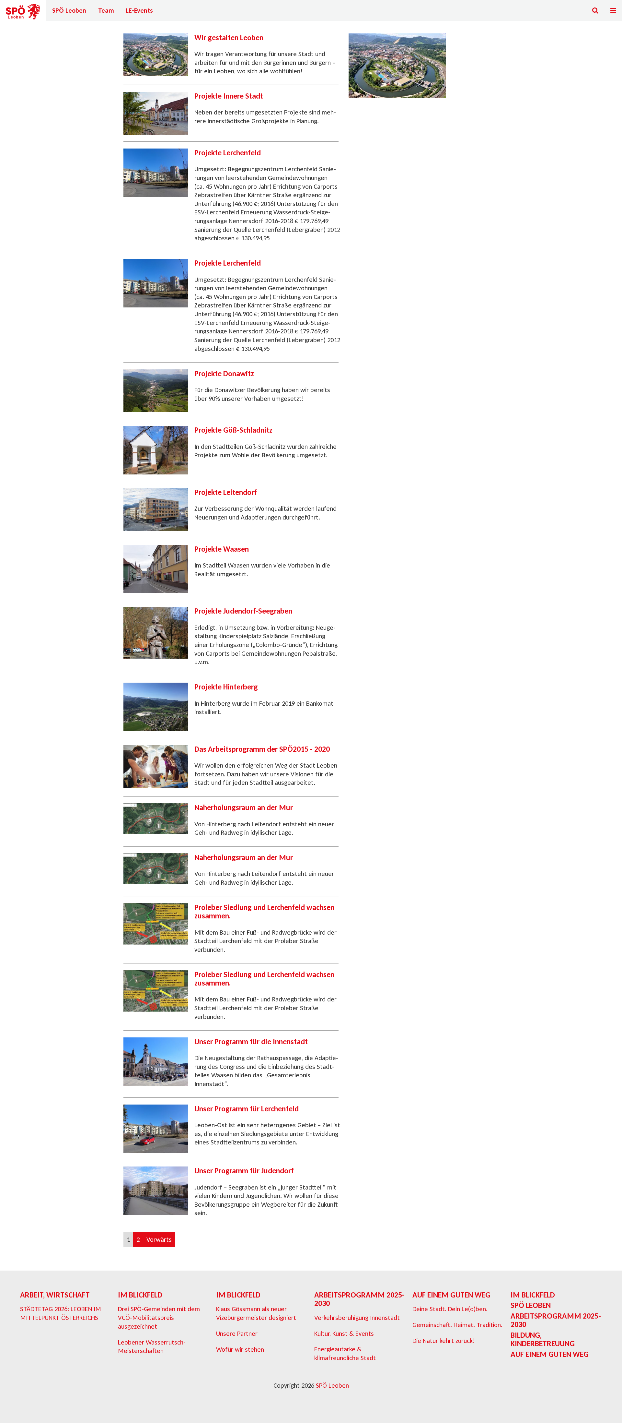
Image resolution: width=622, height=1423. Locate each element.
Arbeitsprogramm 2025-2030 (359, 1299)
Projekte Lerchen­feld (227, 152)
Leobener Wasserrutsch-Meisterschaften (152, 1346)
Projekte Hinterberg (226, 686)
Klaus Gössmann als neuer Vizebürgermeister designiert (256, 1313)
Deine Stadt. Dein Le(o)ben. (450, 1309)
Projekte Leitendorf (225, 492)
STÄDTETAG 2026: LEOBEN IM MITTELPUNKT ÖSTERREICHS (60, 1313)
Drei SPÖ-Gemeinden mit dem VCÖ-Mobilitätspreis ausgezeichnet (159, 1317)
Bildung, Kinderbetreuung (543, 1339)
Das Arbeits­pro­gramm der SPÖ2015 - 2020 (262, 749)
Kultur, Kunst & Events (344, 1333)
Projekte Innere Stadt (228, 96)
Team (106, 10)
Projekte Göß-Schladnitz (233, 430)
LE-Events (139, 10)
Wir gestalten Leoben (228, 37)
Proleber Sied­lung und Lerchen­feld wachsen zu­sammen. (264, 911)
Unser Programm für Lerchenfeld (246, 1108)
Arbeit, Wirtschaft (55, 1294)
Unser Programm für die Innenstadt (251, 1041)
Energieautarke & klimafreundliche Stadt (345, 1353)
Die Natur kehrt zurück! (443, 1340)
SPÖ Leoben (69, 10)
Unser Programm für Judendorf (244, 1170)
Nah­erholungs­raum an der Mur (243, 807)
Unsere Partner (237, 1333)
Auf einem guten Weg (451, 1294)
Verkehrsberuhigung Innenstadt (357, 1317)
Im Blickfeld (140, 1294)
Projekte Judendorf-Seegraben (243, 611)
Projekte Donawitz (224, 373)
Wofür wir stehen (240, 1349)
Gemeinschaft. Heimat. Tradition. (457, 1325)
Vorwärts (159, 1239)
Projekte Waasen (221, 549)
